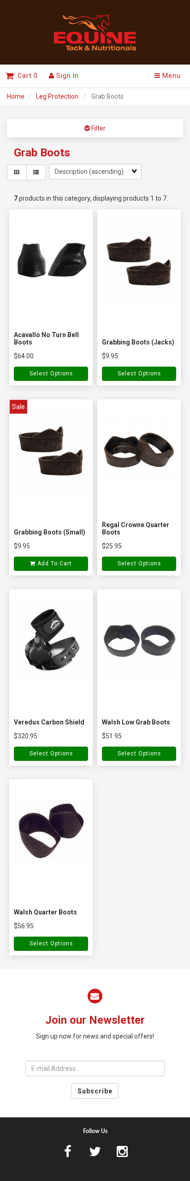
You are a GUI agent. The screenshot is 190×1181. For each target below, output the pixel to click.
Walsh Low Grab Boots (136, 722)
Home (15, 96)
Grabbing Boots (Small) (49, 532)
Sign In (66, 75)
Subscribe (95, 1091)
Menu (170, 75)
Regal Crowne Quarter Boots (135, 528)
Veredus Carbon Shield (49, 722)
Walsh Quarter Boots (45, 912)
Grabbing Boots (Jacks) (138, 342)
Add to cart (54, 563)
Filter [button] (98, 128)
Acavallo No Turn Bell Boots (46, 338)
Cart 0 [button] (26, 75)
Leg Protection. (58, 96)
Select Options (51, 373)
